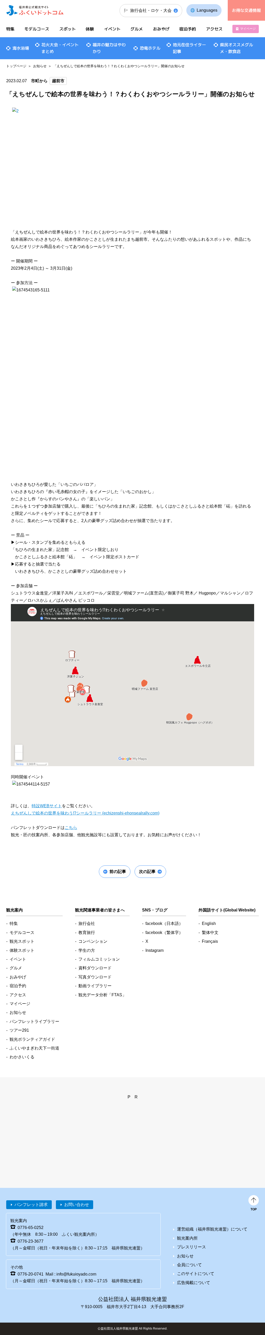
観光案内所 (187, 1238)
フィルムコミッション (99, 959)
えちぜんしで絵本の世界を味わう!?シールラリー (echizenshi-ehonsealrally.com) (85, 813)
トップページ (16, 66)
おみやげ (161, 29)
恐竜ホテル (150, 48)
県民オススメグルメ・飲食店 (236, 48)
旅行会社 (86, 923)
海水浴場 (20, 48)
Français (210, 941)
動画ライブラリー (95, 986)
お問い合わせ (76, 1204)
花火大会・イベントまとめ (60, 48)
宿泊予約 (187, 29)
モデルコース (36, 29)
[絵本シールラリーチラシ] (132, 217)
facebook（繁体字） (164, 932)
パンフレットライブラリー (34, 1021)
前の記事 (117, 871)
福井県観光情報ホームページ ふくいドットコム (35, 10)
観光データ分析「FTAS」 (102, 995)
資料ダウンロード (95, 968)
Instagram (154, 950)
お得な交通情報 (246, 10)
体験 (90, 29)
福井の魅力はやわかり (109, 48)
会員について (189, 1265)
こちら (71, 827)
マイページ (248, 29)
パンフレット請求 (31, 1204)
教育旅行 (86, 932)
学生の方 (86, 950)
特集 (10, 29)
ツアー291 (19, 1030)
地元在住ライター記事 (189, 48)
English (209, 923)
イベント (112, 29)
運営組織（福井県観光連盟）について (212, 1229)
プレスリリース (191, 1247)
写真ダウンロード (95, 977)
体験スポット (22, 950)
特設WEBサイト (47, 806)
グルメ (136, 29)
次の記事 (147, 871)
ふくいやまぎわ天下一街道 (34, 1048)
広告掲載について (193, 1282)
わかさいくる (22, 1057)
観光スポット (22, 941)
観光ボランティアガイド (32, 1039)
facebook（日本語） (164, 923)
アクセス (214, 29)
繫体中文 (210, 932)
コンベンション (92, 941)
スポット (67, 29)
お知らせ (40, 66)
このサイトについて (195, 1273)
